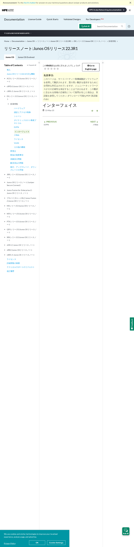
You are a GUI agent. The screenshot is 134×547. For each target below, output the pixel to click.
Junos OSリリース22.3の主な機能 (21, 74)
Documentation (14, 19)
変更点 (13, 151)
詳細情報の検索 (13, 263)
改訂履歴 (10, 271)
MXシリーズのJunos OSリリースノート (21, 207)
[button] (125, 531)
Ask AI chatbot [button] (30, 3)
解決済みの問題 (16, 163)
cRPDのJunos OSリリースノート (20, 86)
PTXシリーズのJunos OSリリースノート (21, 223)
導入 (8, 70)
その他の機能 (19, 147)
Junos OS (9, 57)
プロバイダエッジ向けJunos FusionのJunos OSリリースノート (21, 199)
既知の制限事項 (16, 155)
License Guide (34, 19)
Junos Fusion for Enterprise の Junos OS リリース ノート (19, 191)
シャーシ (17, 116)
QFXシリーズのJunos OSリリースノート (22, 230)
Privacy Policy (10, 543)
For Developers (95, 19)
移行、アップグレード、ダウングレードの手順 (23, 168)
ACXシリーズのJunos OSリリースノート (22, 79)
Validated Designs (72, 19)
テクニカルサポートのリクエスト (21, 267)
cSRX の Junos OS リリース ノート (21, 91)
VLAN (16, 143)
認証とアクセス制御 (22, 112)
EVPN (16, 127)
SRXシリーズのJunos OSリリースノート (21, 238)
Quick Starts (52, 19)
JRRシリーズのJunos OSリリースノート (21, 175)
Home (7, 41)
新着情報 (14, 104)
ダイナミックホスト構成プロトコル (25, 121)
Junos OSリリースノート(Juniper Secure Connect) (20, 183)
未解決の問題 (15, 159)
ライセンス (18, 139)
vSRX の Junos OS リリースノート (21, 255)
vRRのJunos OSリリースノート (20, 250)
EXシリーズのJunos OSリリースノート (22, 97)
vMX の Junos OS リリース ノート (21, 245)
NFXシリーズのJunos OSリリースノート (22, 215)
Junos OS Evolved (26, 57)
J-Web (16, 135)
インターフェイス (22, 131)
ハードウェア (19, 108)
